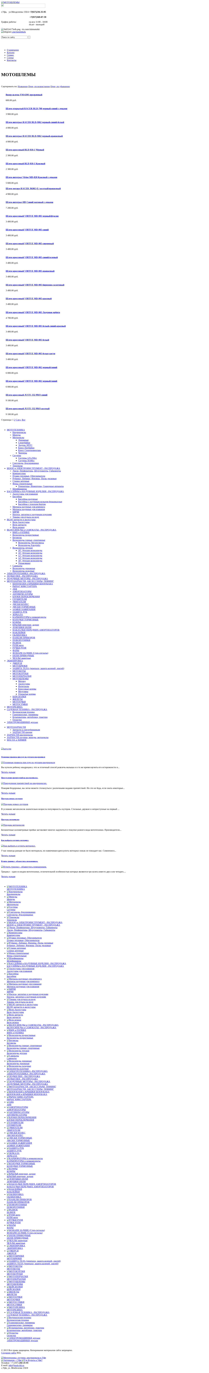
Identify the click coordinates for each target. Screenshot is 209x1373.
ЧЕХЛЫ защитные (22, 658)
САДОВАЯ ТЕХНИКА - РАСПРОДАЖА (27, 709)
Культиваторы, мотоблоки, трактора (30, 717)
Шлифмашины (20, 489)
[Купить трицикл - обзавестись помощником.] (24, 867)
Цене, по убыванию (60, 86)
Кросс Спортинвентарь (29, 450)
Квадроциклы (19, 432)
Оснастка (17, 719)
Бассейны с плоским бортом (32, 504)
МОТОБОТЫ (19, 671)
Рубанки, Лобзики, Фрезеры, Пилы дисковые (35, 478)
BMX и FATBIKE (21, 532)
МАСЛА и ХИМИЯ (16, 740)
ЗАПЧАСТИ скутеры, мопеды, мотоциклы (27, 737)
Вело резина (18, 527)
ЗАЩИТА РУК (20, 612)
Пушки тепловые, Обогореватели (29, 476)
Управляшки (24, 563)
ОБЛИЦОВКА (20, 635)
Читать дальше (8, 772)
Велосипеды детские (23, 548)
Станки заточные (21, 481)
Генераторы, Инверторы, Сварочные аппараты (41, 486)
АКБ (15, 589)
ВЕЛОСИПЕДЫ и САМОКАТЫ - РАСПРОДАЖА (31, 530)
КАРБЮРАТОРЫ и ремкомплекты (29, 617)
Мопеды (17, 435)
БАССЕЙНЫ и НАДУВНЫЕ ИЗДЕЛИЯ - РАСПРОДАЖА (35, 491)
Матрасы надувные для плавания (29, 509)
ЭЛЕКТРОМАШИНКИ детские (22, 722)
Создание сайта (8, 1353)
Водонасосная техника (24, 712)
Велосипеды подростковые (26, 535)
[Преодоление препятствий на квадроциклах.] (24, 783)
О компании (13, 50)
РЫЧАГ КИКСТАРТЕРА (25, 586)
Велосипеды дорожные (24, 568)
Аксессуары (24, 684)
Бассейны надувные (28, 499)
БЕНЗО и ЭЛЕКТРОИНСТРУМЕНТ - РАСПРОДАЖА (33, 468)
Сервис (10, 55)
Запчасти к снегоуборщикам (26, 729)
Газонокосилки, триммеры (25, 714)
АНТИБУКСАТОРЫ (23, 594)
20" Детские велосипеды (30, 550)
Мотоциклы (18, 437)
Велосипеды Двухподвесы (31, 542)
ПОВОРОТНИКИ (21, 640)
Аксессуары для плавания (25, 494)
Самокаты (17, 566)
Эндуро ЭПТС (25, 445)
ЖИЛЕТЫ (18, 699)
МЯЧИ (16, 512)
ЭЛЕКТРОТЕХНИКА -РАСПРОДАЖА (26, 573)
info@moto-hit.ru (16, 1365)
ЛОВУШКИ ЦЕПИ (22, 627)
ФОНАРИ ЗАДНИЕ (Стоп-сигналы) (30, 653)
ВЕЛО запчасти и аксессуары (21, 519)
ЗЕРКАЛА (18, 614)
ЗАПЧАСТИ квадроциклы (20, 735)
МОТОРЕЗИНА (15, 707)
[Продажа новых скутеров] (14, 804)
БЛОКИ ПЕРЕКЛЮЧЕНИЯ (26, 596)
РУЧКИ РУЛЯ (19, 648)
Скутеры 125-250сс (27, 458)
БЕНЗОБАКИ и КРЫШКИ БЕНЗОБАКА (33, 584)
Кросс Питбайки (26, 448)
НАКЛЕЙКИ (19, 632)
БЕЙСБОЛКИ (19, 696)
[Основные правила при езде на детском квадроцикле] (28, 762)
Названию (23, 86)
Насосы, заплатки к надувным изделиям (32, 514)
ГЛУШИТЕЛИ (20, 599)
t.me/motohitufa (19, 32)
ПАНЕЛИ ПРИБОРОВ (24, 637)
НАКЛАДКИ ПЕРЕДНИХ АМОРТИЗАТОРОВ (36, 630)
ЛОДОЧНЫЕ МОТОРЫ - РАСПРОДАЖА (27, 578)
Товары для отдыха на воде (26, 517)
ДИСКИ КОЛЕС (21, 604)
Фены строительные (22, 483)
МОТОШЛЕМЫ (21, 678)
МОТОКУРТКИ (20, 673)
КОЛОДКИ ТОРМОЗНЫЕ (26, 619)
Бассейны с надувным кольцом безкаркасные (40, 501)
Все (23, 420)
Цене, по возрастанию (39, 86)
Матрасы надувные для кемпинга (29, 507)
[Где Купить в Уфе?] (32, 1360)
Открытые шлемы (27, 694)
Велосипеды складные (23, 571)
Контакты (11, 60)
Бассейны (17, 496)
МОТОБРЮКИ (20, 666)
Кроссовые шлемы (27, 689)
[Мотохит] (23, 1357)
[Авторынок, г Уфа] (11, 1360)
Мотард (22, 681)
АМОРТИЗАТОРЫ (22, 591)
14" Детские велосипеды (30, 558)
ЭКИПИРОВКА (15, 660)
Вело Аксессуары (21, 522)
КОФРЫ (17, 622)
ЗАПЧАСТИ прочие (22, 732)
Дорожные (23, 440)
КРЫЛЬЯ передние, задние (26, 625)
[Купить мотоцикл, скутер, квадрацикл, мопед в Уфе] (10, 2)
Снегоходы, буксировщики (26, 463)
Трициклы (18, 466)
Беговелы (17, 537)
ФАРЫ (16, 650)
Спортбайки (24, 442)
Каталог (11, 52)
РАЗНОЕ (17, 643)
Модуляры (23, 691)
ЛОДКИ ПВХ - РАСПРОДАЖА (22, 576)
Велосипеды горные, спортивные (29, 540)
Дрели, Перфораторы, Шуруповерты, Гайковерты (37, 471)
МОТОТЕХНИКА (16, 430)
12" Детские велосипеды (30, 555)
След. (18, 420)
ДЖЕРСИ (17, 663)
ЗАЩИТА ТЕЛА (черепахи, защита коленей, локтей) (38, 668)
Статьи (10, 57)
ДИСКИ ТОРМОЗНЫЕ (24, 607)
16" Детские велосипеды (30, 553)
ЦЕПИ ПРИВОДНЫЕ (23, 655)
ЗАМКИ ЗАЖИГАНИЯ (24, 609)
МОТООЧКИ (19, 702)
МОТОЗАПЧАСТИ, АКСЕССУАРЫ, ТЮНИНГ (30, 581)
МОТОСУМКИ (20, 704)
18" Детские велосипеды (30, 560)
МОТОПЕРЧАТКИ (22, 676)
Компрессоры (19, 473)
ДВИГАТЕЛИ (19, 601)
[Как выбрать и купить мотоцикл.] (18, 846)
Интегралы (23, 686)
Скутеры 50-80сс (26, 460)
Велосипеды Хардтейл (29, 545)
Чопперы (22, 453)
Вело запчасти (19, 525)
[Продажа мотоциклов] (12, 825)
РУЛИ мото (18, 645)
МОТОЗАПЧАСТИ (16, 727)
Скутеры (17, 455)
